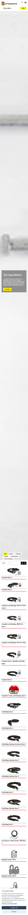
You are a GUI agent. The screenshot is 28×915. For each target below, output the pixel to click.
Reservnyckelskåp (8, 559)
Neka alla (14, 911)
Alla (5, 554)
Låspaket (11, 554)
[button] (7, 289)
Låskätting (18, 554)
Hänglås (6, 556)
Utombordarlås (14, 556)
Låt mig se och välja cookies (9, 903)
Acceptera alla (14, 907)
